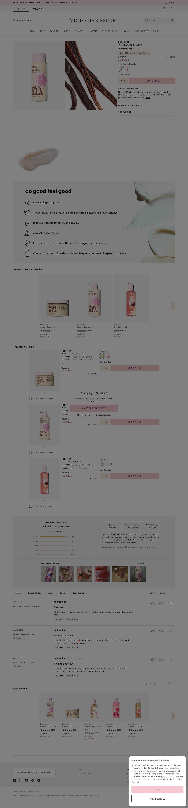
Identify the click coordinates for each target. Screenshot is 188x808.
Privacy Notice (160, 779)
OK (157, 789)
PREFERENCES (157, 799)
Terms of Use (177, 779)
